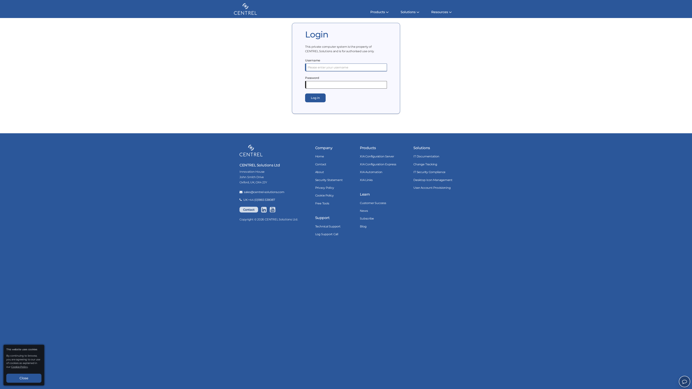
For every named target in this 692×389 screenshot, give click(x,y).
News (364, 211)
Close (23, 378)
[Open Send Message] (684, 381)
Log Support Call (326, 234)
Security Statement (329, 180)
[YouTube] (272, 210)
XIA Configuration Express (378, 164)
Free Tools (322, 203)
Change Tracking (425, 164)
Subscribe (367, 218)
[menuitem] (377, 12)
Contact (248, 209)
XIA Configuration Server (377, 156)
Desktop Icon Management (432, 180)
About (319, 172)
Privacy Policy (324, 187)
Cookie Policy (324, 195)
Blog (363, 226)
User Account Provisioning (432, 187)
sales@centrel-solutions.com (264, 192)
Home (319, 156)
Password (312, 78)
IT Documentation (426, 156)
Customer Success (373, 203)
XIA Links (366, 180)
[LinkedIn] (264, 210)
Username (312, 60)
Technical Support (328, 226)
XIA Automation (371, 172)
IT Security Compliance (429, 172)
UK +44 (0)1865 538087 (259, 200)
